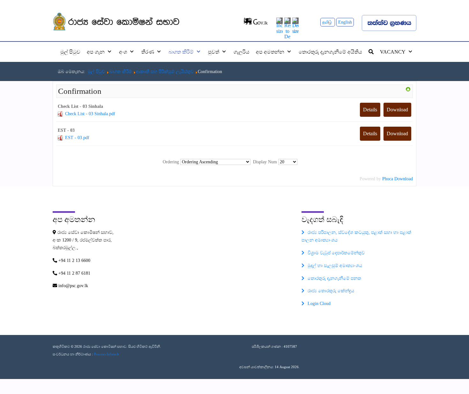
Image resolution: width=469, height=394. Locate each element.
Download (397, 109)
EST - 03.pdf (77, 137)
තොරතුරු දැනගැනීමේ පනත (334, 278)
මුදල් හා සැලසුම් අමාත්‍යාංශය (335, 265)
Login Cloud (319, 303)
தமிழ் (327, 22)
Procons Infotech (106, 354)
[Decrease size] (295, 25)
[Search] (371, 51)
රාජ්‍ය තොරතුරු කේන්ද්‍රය (331, 290)
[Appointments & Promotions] (408, 88)
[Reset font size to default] (287, 28)
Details (370, 109)
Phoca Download (397, 178)
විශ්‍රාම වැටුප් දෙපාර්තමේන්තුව (336, 252)
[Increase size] (279, 25)
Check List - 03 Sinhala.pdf (90, 113)
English (345, 22)
